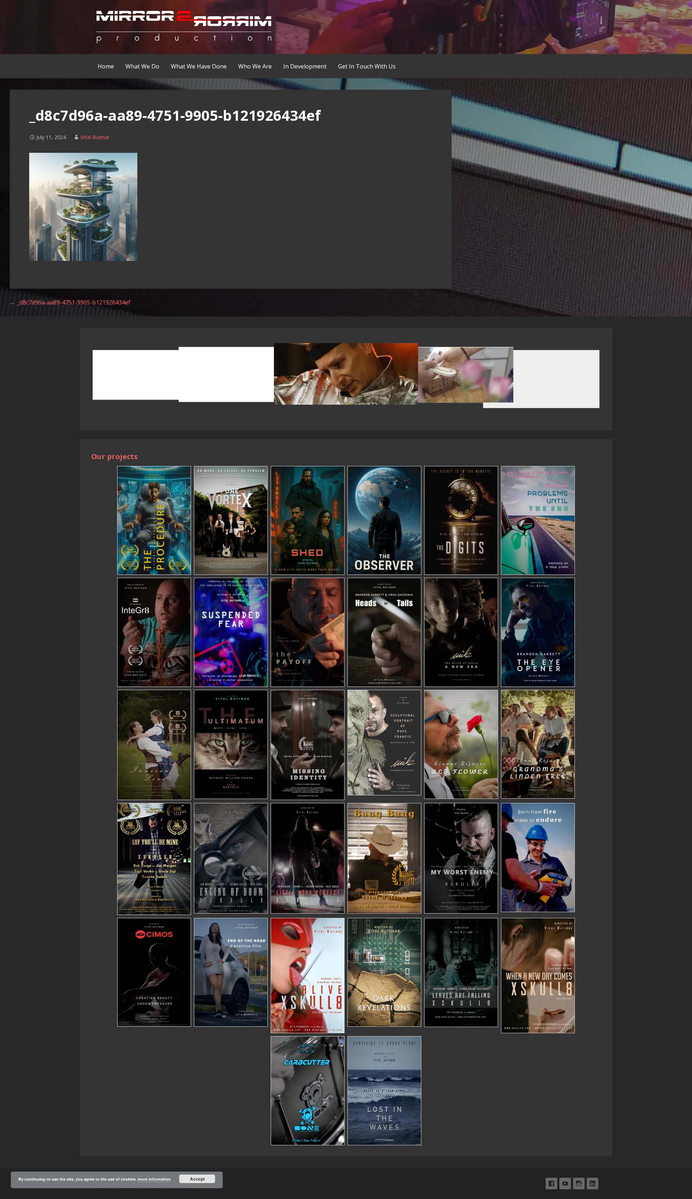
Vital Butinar (95, 137)
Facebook (551, 1183)
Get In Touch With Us (367, 66)
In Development (305, 66)
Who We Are (255, 66)
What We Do (142, 66)
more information (154, 1179)
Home (106, 66)
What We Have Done (199, 66)
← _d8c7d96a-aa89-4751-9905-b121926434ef (70, 302)
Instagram (579, 1183)
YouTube (565, 1183)
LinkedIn (592, 1183)
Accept (197, 1179)
